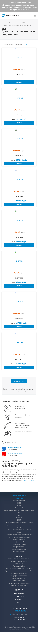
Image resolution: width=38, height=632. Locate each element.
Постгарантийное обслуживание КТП (19, 559)
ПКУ (19, 515)
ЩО (19, 513)
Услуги (19, 556)
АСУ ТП (19, 527)
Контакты (19, 599)
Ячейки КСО (19, 508)
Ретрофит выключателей (19, 576)
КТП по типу (19, 498)
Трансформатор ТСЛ (19, 547)
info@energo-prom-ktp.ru (20, 614)
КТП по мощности (19, 500)
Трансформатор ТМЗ (19, 544)
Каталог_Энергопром (15, 453)
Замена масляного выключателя (19, 583)
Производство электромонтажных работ (19, 571)
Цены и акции (19, 596)
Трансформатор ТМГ (19, 542)
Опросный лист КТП (14, 447)
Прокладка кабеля (19, 566)
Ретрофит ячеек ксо (19, 580)
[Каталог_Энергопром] (4, 454)
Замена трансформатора (19, 585)
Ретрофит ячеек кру (19, 578)
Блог (19, 602)
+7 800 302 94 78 (28, 480)
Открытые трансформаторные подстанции (19, 522)
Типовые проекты (19, 495)
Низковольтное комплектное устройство (19, 534)
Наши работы (19, 593)
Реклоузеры (19, 517)
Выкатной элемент (19, 551)
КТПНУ (19, 505)
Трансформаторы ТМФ (19, 549)
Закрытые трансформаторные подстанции (19, 525)
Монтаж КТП (19, 563)
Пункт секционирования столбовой (19, 537)
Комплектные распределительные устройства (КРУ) (19, 510)
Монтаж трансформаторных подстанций (19, 568)
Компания (19, 590)
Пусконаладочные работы (19, 573)
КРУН (19, 532)
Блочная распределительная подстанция (19, 530)
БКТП (19, 503)
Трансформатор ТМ (19, 539)
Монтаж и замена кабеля (19, 561)
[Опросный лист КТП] (4, 449)
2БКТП (19, 520)
